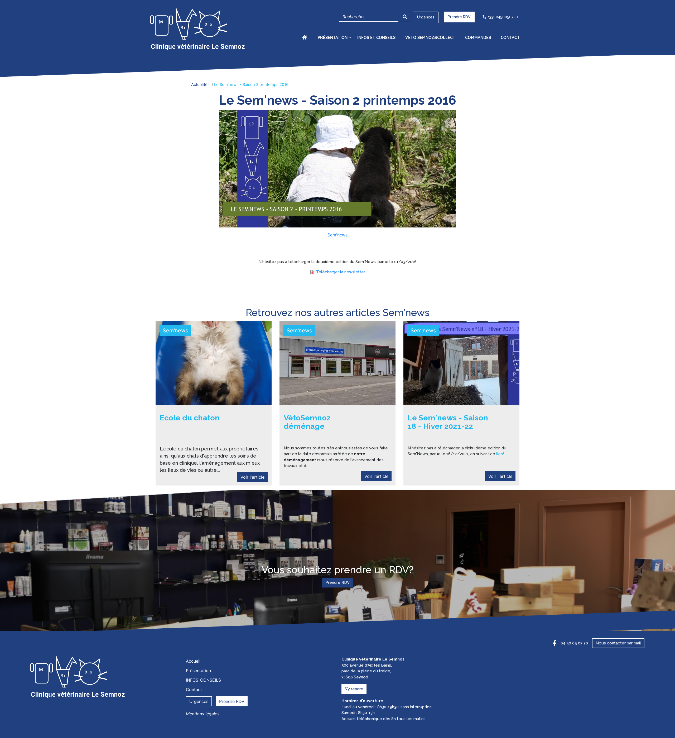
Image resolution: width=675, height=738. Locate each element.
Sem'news (337, 234)
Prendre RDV (459, 17)
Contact (510, 37)
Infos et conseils (376, 37)
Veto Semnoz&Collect (430, 37)
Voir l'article (252, 477)
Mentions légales (202, 713)
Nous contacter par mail (618, 643)
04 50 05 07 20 (574, 643)
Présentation (333, 37)
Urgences (425, 17)
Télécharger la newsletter (340, 272)
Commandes (478, 37)
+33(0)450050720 (503, 17)
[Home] (198, 29)
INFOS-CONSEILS (203, 680)
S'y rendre (354, 689)
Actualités (200, 84)
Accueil (305, 37)
